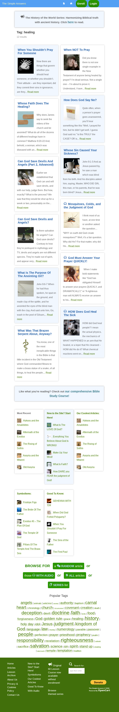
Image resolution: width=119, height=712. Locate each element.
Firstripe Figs (29, 502)
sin (66, 646)
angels (26, 603)
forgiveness (25, 618)
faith (75, 612)
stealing (97, 647)
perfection (41, 634)
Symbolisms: (24, 493)
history (92, 618)
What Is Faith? (59, 464)
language (33, 629)
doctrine (60, 612)
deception (31, 612)
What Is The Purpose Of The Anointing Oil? (34, 274)
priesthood (67, 635)
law (45, 629)
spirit (74, 646)
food (91, 613)
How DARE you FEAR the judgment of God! (58, 475)
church (47, 607)
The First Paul (59, 552)
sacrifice (23, 646)
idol (37, 624)
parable (81, 629)
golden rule (53, 619)
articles (77, 575)
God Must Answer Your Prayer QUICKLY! (82, 259)
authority (66, 603)
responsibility (30, 640)
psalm (95, 635)
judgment (64, 623)
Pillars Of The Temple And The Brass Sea (28, 548)
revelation (52, 640)
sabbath (98, 641)
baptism (79, 603)
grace (67, 619)
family (84, 614)
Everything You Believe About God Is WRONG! (58, 440)
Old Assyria (28, 467)
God (38, 619)
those (39, 575)
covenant (72, 608)
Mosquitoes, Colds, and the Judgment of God (82, 205)
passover (93, 629)
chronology (34, 608)
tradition (77, 651)
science (56, 646)
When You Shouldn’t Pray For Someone (35, 51)
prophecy (83, 635)
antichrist (47, 603)
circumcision (58, 608)
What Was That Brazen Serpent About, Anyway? (35, 332)
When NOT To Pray (77, 49)
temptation (64, 650)
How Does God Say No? (80, 100)
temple (51, 650)
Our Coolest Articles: (88, 413)
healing (77, 619)
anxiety (55, 603)
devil (47, 613)
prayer (53, 635)
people (25, 634)
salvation (39, 646)
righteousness (77, 640)
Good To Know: (55, 493)
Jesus (47, 624)
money (52, 630)
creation (87, 608)
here (71, 22)
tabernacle (41, 651)
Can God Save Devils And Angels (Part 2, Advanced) (36, 163)
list (60, 585)
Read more (33, 92)
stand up (86, 646)
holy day (27, 624)
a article (68, 566)
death (97, 608)
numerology (66, 629)
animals (37, 603)
